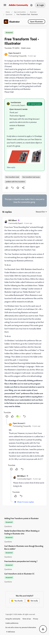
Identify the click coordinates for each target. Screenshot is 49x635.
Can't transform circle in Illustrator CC (19, 574)
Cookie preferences (11, 623)
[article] (24, 319)
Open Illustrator (36, 21)
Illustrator (33, 12)
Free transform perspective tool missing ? (20, 561)
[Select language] (31, 5)
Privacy (35, 619)
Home (8, 12)
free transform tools (12, 177)
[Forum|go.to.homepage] (18, 5)
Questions (9, 14)
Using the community (12, 619)
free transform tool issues (31, 177)
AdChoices (11, 632)
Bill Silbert (12, 220)
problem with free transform (15, 182)
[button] (5, 6)
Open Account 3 (14, 53)
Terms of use (26, 619)
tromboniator (16, 102)
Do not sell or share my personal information (20, 627)
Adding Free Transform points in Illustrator (21, 518)
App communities (20, 12)
